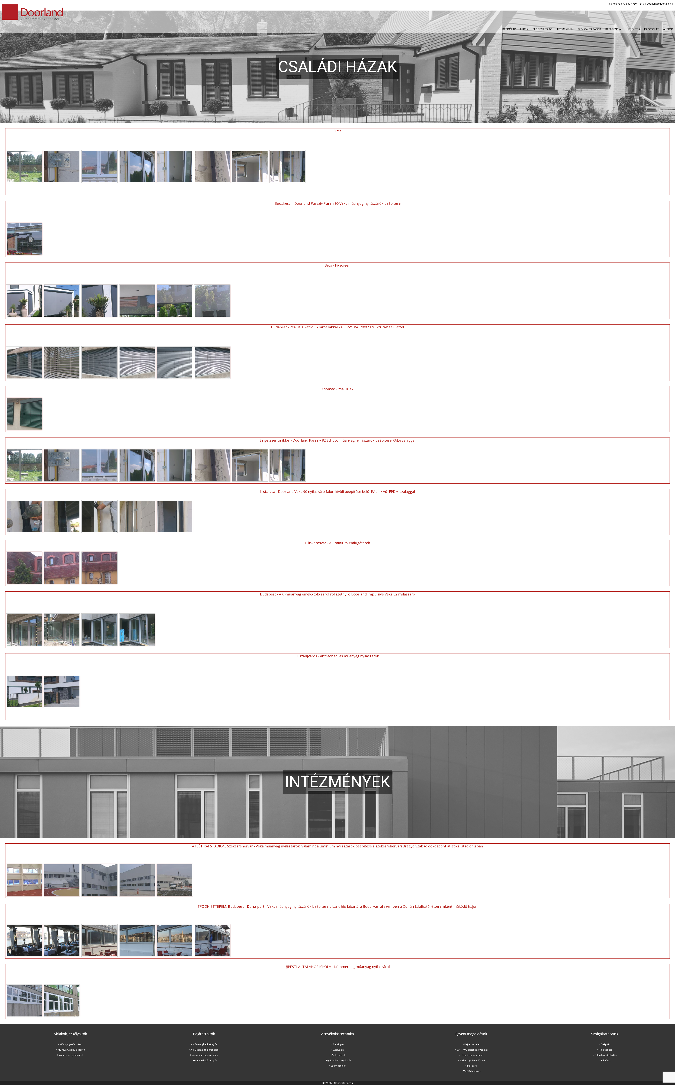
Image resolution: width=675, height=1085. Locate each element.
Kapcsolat (651, 29)
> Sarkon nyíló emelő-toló (471, 1060)
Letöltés (633, 29)
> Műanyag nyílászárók (70, 1044)
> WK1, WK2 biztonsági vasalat (471, 1049)
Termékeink (565, 29)
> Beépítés (604, 1044)
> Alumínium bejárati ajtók (204, 1055)
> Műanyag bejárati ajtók (204, 1044)
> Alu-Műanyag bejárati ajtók (204, 1049)
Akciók (668, 29)
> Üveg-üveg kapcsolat (471, 1055)
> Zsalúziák (337, 1049)
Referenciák (614, 29)
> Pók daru (471, 1065)
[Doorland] (33, 12)
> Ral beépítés (604, 1049)
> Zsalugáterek (337, 1055)
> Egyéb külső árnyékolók (337, 1060)
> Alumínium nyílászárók (70, 1055)
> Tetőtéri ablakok (471, 1071)
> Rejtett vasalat (471, 1044)
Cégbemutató (542, 29)
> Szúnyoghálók (337, 1065)
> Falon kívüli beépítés (605, 1055)
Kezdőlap (509, 29)
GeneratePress (343, 1083)
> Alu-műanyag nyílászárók (70, 1049)
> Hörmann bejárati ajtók (204, 1060)
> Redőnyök (337, 1044)
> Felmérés (605, 1060)
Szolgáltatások (589, 29)
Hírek (524, 29)
